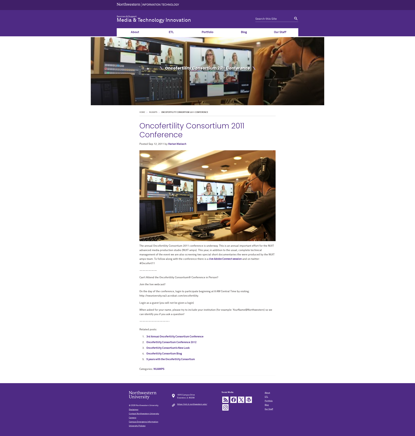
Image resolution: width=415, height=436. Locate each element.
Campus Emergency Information (143, 422)
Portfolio (207, 32)
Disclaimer (133, 410)
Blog (244, 32)
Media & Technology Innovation (154, 20)
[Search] (295, 19)
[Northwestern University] (148, 5)
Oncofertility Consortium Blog (164, 353)
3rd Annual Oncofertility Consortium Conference (174, 336)
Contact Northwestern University (144, 414)
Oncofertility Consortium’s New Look (168, 348)
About (135, 32)
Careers (132, 418)
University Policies (137, 426)
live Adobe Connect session (225, 259)
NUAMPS (153, 112)
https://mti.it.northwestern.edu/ (192, 404)
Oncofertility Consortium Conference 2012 (171, 342)
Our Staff (280, 32)
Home (142, 112)
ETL (171, 32)
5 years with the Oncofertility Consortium (170, 359)
